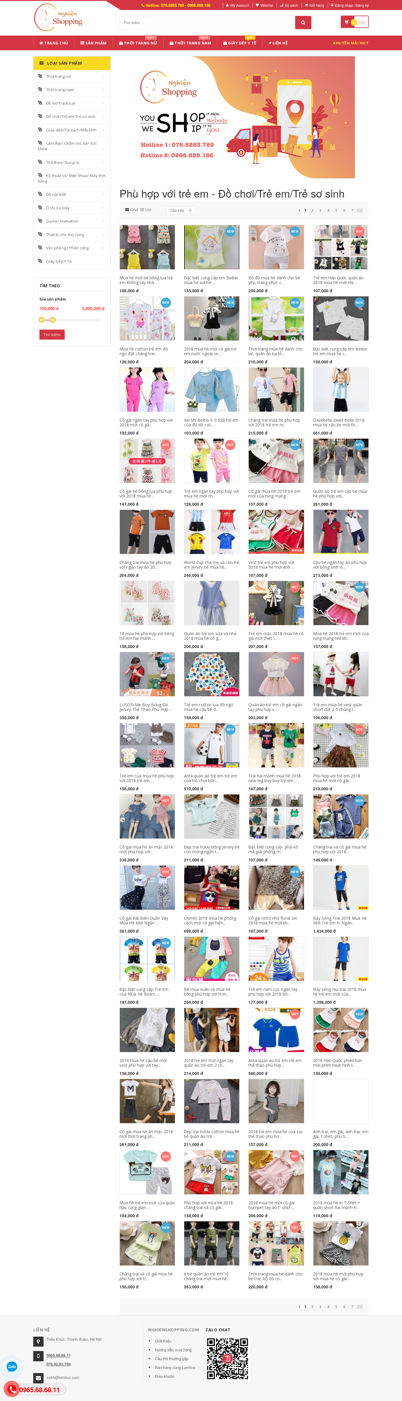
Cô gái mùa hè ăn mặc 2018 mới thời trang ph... (146, 1134)
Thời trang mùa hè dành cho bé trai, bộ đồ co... (275, 1276)
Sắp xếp (177, 210)
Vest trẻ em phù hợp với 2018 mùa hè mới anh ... (271, 565)
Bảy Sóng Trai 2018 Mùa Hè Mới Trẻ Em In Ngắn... (340, 920)
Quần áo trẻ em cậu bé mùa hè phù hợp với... (340, 493)
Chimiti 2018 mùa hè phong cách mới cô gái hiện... (210, 920)
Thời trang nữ (58, 76)
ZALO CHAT (218, 1329)
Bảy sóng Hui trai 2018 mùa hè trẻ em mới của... (339, 991)
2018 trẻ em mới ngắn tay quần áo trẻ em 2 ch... (208, 1063)
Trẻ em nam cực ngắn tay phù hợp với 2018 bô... (273, 991)
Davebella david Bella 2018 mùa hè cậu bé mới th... (338, 422)
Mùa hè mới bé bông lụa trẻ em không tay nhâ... (146, 280)
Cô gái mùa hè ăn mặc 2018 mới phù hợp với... (146, 849)
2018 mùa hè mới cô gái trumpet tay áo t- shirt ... (271, 1205)
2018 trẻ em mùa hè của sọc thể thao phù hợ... (275, 1134)
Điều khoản (164, 1376)
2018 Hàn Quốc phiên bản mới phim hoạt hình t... (337, 1063)
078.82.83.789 (58, 1364)
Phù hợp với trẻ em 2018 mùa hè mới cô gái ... (336, 778)
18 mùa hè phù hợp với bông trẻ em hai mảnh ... (146, 636)
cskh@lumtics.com (62, 1377)
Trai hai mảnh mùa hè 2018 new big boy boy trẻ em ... (274, 778)
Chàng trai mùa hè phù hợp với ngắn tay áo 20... (145, 565)
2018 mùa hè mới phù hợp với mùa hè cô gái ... (338, 1276)
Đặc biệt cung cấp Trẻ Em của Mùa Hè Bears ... (143, 991)
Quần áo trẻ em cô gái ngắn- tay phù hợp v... (275, 707)
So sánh (291, 5)
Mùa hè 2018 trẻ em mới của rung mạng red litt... (341, 636)
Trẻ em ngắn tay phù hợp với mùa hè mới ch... (211, 493)
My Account (239, 5)
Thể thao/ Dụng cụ (62, 162)
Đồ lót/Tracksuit (60, 103)
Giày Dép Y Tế (241, 42)
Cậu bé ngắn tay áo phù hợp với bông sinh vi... (340, 565)
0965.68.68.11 (58, 1355)
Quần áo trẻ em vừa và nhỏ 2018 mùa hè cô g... (210, 636)
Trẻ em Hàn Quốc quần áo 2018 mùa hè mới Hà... (338, 280)
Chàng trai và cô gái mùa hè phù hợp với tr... (146, 1276)
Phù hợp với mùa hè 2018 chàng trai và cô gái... (208, 1205)
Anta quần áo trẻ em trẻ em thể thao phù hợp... (275, 1063)
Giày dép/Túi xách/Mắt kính (71, 130)
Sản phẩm (95, 43)
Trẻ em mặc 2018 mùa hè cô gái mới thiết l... (276, 636)
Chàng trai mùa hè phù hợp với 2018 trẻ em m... (274, 422)
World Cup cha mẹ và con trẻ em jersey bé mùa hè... (211, 565)
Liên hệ (279, 43)
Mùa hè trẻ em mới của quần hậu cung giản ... (147, 1205)
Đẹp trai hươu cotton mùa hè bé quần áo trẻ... (212, 1134)
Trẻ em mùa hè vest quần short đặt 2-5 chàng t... (337, 707)
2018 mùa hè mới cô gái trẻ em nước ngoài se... (210, 351)
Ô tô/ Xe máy (58, 208)
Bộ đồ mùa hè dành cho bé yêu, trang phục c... (274, 280)
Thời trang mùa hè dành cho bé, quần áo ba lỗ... (275, 351)
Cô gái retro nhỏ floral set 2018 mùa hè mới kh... (272, 920)
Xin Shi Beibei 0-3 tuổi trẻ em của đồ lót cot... (211, 422)
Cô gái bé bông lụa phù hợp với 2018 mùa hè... (145, 493)
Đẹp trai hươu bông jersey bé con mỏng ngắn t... (212, 849)
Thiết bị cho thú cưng (65, 234)
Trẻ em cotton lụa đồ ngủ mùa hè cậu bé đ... (208, 707)
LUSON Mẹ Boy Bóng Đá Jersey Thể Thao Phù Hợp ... (145, 707)
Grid (134, 209)
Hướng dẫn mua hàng (173, 1349)
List (148, 209)
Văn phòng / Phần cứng (67, 248)
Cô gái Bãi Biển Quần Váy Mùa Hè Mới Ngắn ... (143, 920)
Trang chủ (55, 43)
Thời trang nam (60, 89)
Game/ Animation (62, 221)
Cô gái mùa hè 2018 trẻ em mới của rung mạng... (274, 493)
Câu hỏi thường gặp (171, 1358)
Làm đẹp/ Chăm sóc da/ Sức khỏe (67, 146)
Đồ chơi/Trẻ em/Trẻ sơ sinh (70, 116)
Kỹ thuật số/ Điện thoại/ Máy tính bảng (72, 178)
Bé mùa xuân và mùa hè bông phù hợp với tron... (207, 991)
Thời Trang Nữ (140, 42)
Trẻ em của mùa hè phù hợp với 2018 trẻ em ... (146, 778)
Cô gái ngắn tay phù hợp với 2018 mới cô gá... (146, 422)
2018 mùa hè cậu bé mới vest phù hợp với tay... (143, 1063)
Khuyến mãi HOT (351, 43)
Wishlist (267, 5)
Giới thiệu (163, 1341)
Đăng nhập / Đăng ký (352, 5)
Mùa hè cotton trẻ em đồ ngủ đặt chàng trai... (143, 351)
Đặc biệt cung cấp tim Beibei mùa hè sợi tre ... (211, 280)
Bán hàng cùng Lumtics (175, 1367)
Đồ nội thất (56, 194)
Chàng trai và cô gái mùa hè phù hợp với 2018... (339, 849)
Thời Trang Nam (192, 42)
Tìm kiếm (52, 334)
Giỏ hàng (317, 5)
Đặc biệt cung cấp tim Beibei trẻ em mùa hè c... (340, 351)
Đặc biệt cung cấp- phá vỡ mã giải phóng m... (273, 849)
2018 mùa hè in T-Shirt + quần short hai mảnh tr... (336, 1205)
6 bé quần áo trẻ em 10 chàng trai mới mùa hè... (207, 1276)
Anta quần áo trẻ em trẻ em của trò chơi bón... (210, 778)
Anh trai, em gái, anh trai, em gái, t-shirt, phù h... (340, 1134)
